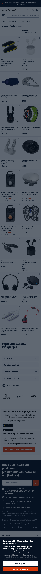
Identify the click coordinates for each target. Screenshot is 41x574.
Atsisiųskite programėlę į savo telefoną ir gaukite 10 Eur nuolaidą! (21, 3)
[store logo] (14, 10)
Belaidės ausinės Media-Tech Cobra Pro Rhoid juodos (30, 297)
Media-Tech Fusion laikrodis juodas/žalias (31, 128)
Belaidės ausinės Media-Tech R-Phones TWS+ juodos (30, 262)
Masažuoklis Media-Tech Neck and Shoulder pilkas (30, 96)
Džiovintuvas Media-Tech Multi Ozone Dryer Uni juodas (9, 129)
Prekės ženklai (14, 21)
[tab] (20, 359)
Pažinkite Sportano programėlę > (15, 421)
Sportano (5, 21)
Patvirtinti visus (20, 569)
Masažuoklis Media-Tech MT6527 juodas (30, 227)
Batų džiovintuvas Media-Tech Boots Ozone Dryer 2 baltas (9, 330)
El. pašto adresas (11, 483)
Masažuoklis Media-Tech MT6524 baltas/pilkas (30, 193)
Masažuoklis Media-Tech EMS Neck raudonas (30, 329)
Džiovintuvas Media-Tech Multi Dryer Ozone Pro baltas (9, 161)
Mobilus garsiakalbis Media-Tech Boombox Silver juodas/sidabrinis (10, 194)
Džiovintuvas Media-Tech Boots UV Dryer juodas (9, 261)
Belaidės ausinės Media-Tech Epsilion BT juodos (9, 297)
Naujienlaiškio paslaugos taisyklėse (14, 515)
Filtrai (5, 31)
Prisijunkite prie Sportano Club (18, 450)
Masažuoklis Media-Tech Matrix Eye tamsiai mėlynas (10, 96)
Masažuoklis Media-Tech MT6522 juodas (30, 161)
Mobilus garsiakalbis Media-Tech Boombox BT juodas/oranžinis (10, 228)
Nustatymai (20, 563)
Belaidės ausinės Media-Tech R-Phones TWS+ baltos (30, 61)
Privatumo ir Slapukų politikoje (28, 527)
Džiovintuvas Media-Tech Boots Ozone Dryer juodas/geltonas (9, 61)
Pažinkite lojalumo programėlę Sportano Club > (20, 444)
